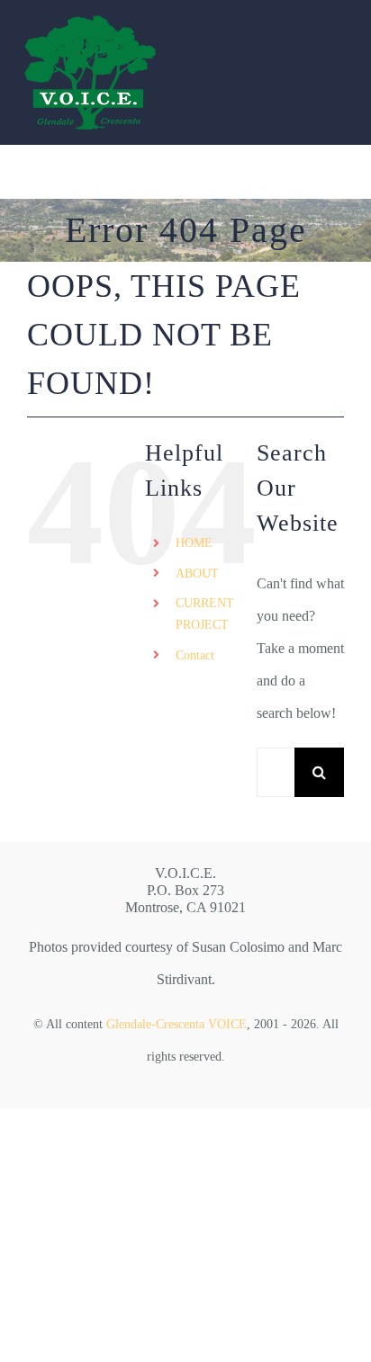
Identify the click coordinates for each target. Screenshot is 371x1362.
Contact (195, 655)
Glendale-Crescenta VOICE (176, 1024)
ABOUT (197, 573)
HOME (194, 543)
